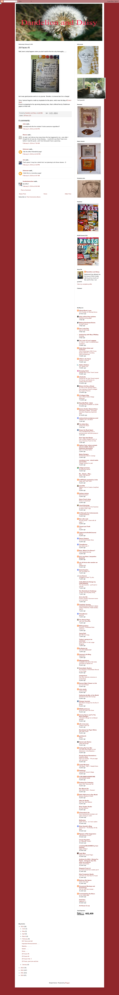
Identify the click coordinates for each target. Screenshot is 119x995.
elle (24, 160)
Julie (24, 124)
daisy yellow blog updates (87, 316)
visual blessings (84, 505)
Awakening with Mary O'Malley (88, 334)
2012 (22, 970)
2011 (22, 973)
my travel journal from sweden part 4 (89, 869)
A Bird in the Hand (85, 359)
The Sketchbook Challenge (87, 591)
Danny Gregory (84, 538)
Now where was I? (84, 546)
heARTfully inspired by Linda (88, 479)
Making (81, 534)
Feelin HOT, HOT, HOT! (85, 481)
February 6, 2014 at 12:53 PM (31, 154)
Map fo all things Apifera (85, 449)
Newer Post (22, 194)
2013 (22, 967)
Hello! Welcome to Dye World (88, 794)
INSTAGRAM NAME (84, 778)
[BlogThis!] (52, 113)
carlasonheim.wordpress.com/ (88, 418)
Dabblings (82, 770)
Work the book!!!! (83, 495)
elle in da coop (84, 724)
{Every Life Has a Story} (86, 386)
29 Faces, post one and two (30, 961)
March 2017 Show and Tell (86, 784)
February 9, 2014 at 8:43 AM (31, 186)
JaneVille (82, 485)
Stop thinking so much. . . (86, 835)
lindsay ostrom (84, 493)
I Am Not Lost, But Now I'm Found (88, 875)
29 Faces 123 (27, 115)
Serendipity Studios (85, 668)
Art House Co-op (84, 905)
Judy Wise (82, 853)
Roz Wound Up (84, 788)
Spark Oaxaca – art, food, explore (88, 821)
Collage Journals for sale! (86, 463)
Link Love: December (85, 621)
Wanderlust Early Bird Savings (87, 696)
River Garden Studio (85, 806)
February (25, 939)
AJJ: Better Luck (83, 366)
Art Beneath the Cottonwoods (88, 513)
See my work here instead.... (87, 889)
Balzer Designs (84, 454)
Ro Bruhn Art (83, 648)
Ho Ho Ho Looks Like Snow (86, 710)
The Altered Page (84, 619)
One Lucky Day (84, 328)
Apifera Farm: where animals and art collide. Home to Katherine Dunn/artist (88, 447)
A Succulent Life (84, 812)
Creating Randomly (84, 514)
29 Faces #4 (25, 956)
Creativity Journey (85, 604)
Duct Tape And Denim (86, 437)
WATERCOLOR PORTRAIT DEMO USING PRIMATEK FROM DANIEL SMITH (88, 607)
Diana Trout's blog (85, 499)
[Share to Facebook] (55, 113)
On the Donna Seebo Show (86, 540)
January (24, 964)
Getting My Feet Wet (85, 748)
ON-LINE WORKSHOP (85, 650)
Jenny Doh (82, 633)
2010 (22, 975)
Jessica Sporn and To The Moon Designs (87, 715)
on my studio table (84, 895)
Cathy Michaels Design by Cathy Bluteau (87, 582)
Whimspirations (84, 660)
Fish (80, 528)
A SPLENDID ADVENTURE (87, 776)
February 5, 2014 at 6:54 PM (31, 129)
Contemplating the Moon (87, 893)
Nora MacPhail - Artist (86, 403)
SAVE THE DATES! (84, 475)
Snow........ (25, 951)
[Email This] (50, 113)
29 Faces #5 (25, 954)
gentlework (82, 736)
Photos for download (84, 501)
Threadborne (83, 544)
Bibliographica (83, 626)
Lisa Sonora (83, 576)
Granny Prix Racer (84, 425)
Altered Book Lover (85, 310)
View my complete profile (84, 284)
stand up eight (83, 690)
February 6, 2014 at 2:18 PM (31, 165)
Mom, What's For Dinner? (87, 550)
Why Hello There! (83, 731)
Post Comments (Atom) (33, 197)
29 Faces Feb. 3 (27, 959)
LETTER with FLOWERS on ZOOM (88, 404)
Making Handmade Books (87, 322)
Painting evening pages (85, 318)
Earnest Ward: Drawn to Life (88, 683)
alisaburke (82, 377)
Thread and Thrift (84, 526)
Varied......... (25, 948)
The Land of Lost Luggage (87, 340)
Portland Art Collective (86, 782)
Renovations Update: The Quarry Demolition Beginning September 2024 (88, 412)
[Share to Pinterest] (57, 113)
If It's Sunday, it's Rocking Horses (88, 312)
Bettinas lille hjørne (85, 880)
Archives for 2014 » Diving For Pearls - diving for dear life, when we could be (88, 861)
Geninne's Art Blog (85, 654)
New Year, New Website (85, 802)
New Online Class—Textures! (87, 790)
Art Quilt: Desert (83, 324)
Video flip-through (84, 743)
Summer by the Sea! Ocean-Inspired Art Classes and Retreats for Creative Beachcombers (89, 380)
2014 (22, 926)
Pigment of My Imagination (87, 834)
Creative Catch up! (84, 725)
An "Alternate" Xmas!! (85, 841)
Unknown (26, 149)
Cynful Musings (84, 764)
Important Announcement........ (31, 943)
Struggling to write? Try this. (86, 577)
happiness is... (83, 901)
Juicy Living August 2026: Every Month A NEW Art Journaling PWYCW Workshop (88, 352)
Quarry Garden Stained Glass (88, 409)
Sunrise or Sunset (84, 360)
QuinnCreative (83, 570)
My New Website (83, 808)
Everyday (81, 336)
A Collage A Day (84, 395)
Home (45, 194)
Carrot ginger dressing (85, 552)
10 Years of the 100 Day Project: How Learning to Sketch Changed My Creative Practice (88, 389)
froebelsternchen (28, 181)
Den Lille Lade (83, 519)
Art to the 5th (83, 597)
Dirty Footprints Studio (86, 874)
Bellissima (82, 820)
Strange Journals (84, 701)
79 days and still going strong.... (87, 592)
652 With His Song (84, 635)
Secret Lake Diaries (85, 742)
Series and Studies (84, 863)
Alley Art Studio (84, 800)
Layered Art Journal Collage (86, 772)
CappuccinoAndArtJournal (87, 532)
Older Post (68, 194)
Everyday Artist (84, 371)
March (24, 936)
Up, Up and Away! (84, 684)
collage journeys (84, 467)
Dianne (25, 134)
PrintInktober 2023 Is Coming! (87, 456)
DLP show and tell (27, 941)
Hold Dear (82, 899)
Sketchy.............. (27, 946)
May (23, 931)
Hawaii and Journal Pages (86, 855)
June (23, 928)
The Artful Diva (84, 424)
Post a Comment (26, 190)
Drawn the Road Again (86, 430)
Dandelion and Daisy (92, 272)
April (23, 934)
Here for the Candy (84, 330)
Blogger (67, 983)
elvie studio (83, 689)
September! (82, 656)
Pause (81, 737)
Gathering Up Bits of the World (89, 695)
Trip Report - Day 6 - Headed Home (88, 766)
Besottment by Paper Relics (88, 730)
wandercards (82, 565)
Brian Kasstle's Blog (85, 826)
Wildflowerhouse (84, 709)
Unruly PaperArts (84, 840)
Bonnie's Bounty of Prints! (86, 796)
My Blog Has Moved (84, 469)
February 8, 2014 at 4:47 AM (31, 175)
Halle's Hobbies (84, 365)
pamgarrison (83, 675)
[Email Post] (46, 113)
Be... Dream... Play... (85, 474)
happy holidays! (83, 849)
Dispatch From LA (85, 868)
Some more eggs (83, 881)
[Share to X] (53, 113)
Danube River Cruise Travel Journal (88, 372)
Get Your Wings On (84, 571)
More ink (81, 615)
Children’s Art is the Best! (86, 419)
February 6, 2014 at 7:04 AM (31, 143)
